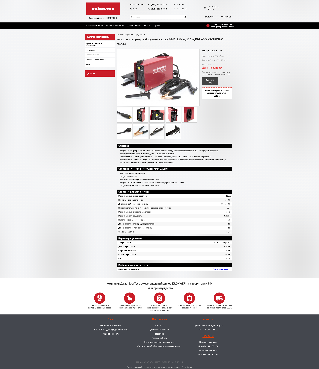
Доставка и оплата (134, 25)
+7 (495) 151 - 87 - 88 (208, 346)
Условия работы (159, 337)
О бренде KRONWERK (94, 25)
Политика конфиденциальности (159, 342)
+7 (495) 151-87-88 (157, 4)
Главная (120, 35)
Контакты (147, 25)
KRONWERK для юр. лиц (115, 25)
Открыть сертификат (222, 269)
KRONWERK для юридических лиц (110, 329)
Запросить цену (210, 81)
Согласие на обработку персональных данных (159, 346)
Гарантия (157, 25)
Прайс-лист (209, 17)
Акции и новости (111, 333)
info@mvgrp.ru (215, 325)
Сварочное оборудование (134, 35)
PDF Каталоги (226, 17)
